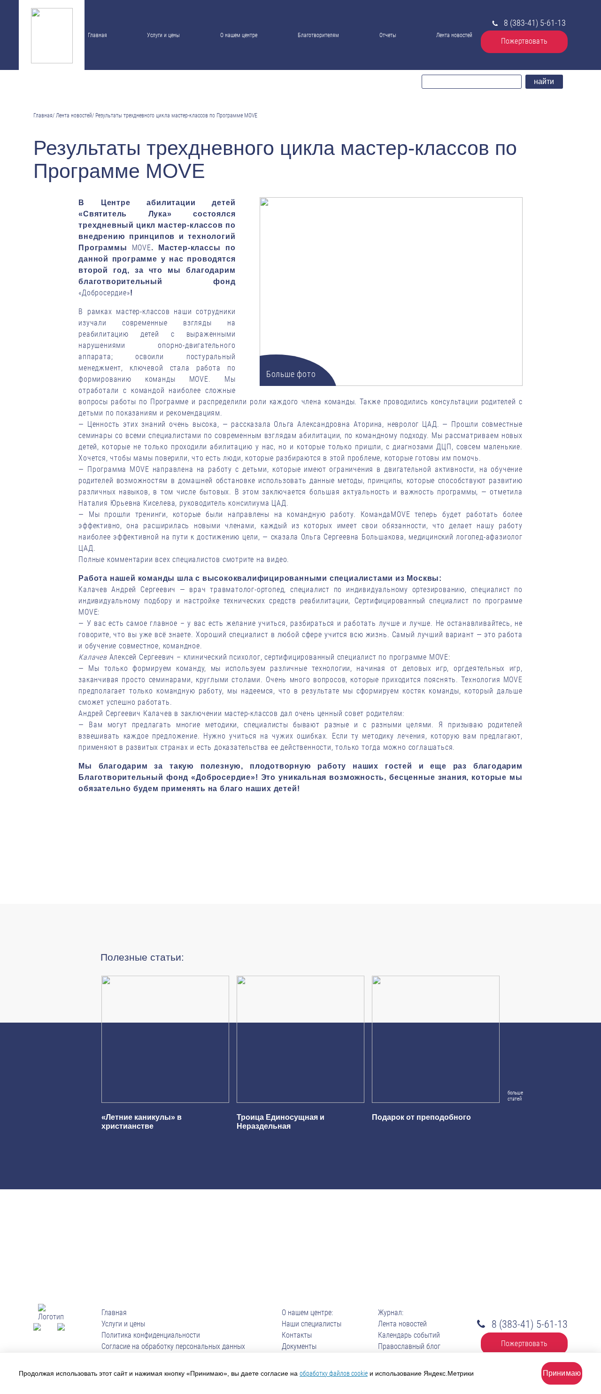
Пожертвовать (524, 41)
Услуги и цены (163, 35)
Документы (236, 54)
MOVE (141, 247)
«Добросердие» (104, 292)
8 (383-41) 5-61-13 (535, 23)
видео (277, 559)
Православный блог (409, 1346)
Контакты (236, 65)
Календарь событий (409, 1335)
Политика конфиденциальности (150, 1335)
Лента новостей (454, 35)
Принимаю (562, 1373)
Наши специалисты (245, 46)
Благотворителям (318, 35)
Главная (97, 35)
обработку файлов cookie (334, 1373)
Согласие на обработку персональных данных (173, 1346)
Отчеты (387, 35)
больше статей (513, 1095)
